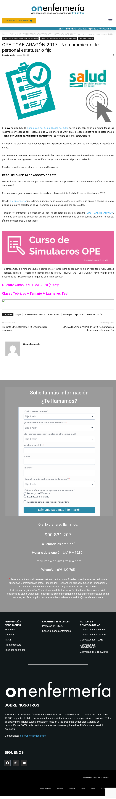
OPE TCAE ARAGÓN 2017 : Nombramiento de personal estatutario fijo (50, 47)
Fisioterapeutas (13, 645)
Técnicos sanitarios (15, 650)
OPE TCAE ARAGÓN (86, 38)
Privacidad (72, 788)
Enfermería (10, 629)
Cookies (83, 788)
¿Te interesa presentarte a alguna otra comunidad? (50, 434)
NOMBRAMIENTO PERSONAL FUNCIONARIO (42, 314)
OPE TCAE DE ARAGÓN (100, 212)
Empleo (93, 788)
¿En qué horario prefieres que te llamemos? (46, 479)
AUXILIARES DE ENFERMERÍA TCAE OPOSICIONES (30, 34)
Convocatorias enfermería (94, 629)
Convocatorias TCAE (91, 639)
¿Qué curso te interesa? (36, 411)
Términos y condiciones (45, 788)
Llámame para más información (59, 509)
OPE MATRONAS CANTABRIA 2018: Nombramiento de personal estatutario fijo (88, 328)
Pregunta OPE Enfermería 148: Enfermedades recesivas (24, 328)
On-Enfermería (18, 201)
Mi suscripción (104, 788)
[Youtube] (24, 763)
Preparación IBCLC (52, 626)
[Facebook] (8, 763)
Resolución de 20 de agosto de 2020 (47, 127)
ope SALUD (79, 314)
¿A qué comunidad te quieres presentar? (45, 422)
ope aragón (67, 314)
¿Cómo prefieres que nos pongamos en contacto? (50, 490)
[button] (110, 20)
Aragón (18, 314)
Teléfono (28, 467)
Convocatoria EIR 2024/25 (94, 652)
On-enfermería (8, 55)
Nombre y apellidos (34, 445)
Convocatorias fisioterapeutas (88, 646)
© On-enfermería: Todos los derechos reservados (95, 777)
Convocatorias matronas (93, 634)
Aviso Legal (60, 788)
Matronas (9, 634)
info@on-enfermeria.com (32, 735)
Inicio (4, 34)
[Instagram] (16, 763)
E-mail (27, 456)
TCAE (8, 639)
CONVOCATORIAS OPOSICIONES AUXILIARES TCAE (58, 38)
